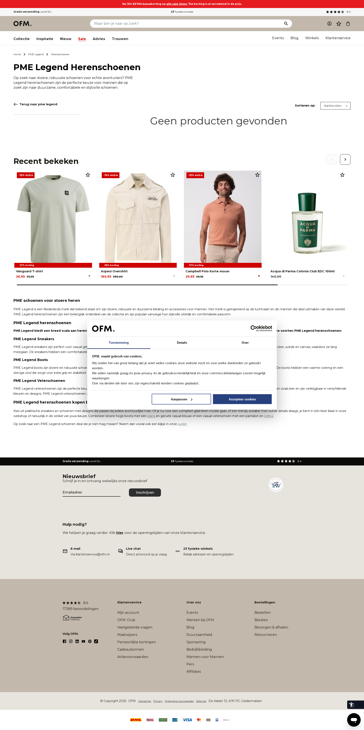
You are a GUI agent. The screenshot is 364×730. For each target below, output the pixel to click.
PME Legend (36, 54)
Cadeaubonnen (130, 649)
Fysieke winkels (182, 11)
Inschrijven (145, 493)
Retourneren (265, 635)
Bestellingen (264, 602)
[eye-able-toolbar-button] (351, 705)
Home (17, 54)
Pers (190, 664)
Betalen (261, 620)
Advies (99, 39)
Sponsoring (196, 642)
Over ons (193, 602)
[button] (338, 23)
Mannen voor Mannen (205, 657)
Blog (294, 38)
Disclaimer (144, 701)
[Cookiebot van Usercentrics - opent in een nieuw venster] (253, 328)
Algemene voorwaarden (179, 701)
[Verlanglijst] (338, 23)
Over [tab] (245, 342)
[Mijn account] (329, 23)
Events (278, 38)
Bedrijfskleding (199, 649)
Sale (82, 39)
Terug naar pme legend (38, 104)
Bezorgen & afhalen (271, 627)
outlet (182, 424)
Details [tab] (182, 342)
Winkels (312, 38)
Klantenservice (338, 38)
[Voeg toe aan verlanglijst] (88, 174)
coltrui (268, 416)
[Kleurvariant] (89, 276)
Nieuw (65, 39)
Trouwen (120, 39)
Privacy (158, 701)
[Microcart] (348, 23)
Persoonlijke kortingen (136, 642)
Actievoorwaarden (132, 657)
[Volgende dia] (345, 159)
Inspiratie (44, 39)
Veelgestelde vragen (134, 627)
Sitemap (201, 701)
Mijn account (128, 613)
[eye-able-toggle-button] (360, 705)
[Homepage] (22, 23)
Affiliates (193, 672)
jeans (151, 416)
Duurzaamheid (199, 635)
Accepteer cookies (242, 399)
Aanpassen (179, 399)
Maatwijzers (127, 635)
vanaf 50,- (32, 11)
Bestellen (262, 613)
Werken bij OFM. (200, 620)
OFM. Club (126, 620)
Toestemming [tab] (119, 342)
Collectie (21, 39)
